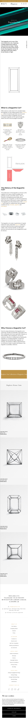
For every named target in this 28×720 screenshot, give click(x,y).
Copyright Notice (14, 660)
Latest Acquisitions (14, 653)
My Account (14, 641)
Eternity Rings (14, 679)
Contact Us (14, 638)
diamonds (17, 224)
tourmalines (4, 206)
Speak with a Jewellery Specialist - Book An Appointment (14, 1)
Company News (14, 628)
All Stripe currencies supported (15, 612)
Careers (14, 630)
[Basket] (24, 3)
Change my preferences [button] (14, 708)
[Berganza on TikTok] (18, 689)
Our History (14, 626)
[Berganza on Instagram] (12, 689)
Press (14, 633)
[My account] (22, 3)
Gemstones (14, 681)
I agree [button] (14, 715)
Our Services (14, 647)
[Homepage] (14, 4)
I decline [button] (14, 712)
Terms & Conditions (14, 662)
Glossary (14, 655)
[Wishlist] (26, 3)
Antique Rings (14, 674)
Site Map (14, 666)
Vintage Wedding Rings (14, 677)
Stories (14, 657)
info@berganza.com (15, 606)
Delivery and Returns (14, 645)
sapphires (17, 204)
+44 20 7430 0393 (18, 598)
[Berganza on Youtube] (15, 689)
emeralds (11, 204)
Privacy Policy (14, 664)
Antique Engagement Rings (14, 672)
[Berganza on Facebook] (9, 689)
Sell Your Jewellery (14, 643)
